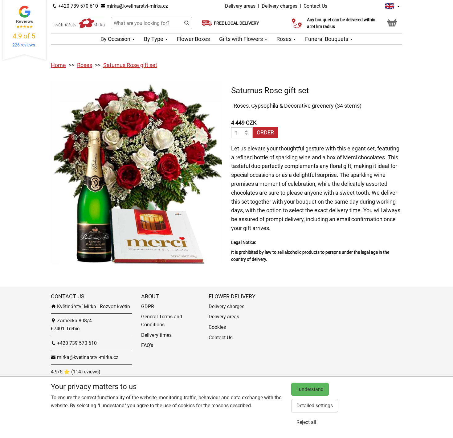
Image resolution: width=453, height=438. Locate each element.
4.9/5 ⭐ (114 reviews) (75, 372)
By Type (154, 39)
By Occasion (116, 39)
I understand (310, 389)
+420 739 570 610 (77, 6)
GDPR (147, 306)
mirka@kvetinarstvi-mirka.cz (136, 6)
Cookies (217, 327)
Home (58, 65)
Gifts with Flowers (241, 39)
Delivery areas (240, 6)
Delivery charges (279, 6)
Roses (284, 39)
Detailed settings (314, 405)
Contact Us (315, 6)
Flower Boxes (193, 39)
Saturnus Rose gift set (130, 65)
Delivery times (156, 335)
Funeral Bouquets (327, 39)
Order (265, 132)
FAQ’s (147, 345)
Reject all (306, 422)
